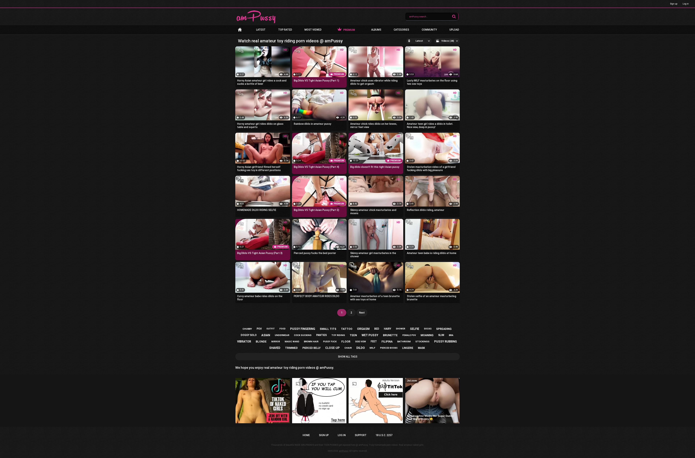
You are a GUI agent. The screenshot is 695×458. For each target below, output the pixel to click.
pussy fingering (302, 329)
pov (259, 328)
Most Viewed (312, 29)
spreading (444, 329)
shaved (274, 348)
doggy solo (249, 335)
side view (360, 341)
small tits (328, 329)
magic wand (292, 341)
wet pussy (370, 335)
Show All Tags (347, 356)
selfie (414, 329)
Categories (401, 29)
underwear (282, 335)
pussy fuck (330, 341)
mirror (275, 341)
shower (400, 328)
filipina (387, 341)
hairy (387, 328)
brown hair (311, 341)
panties (321, 335)
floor (345, 341)
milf (372, 347)
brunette (390, 335)
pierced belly (311, 347)
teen (353, 335)
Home (239, 29)
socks (427, 328)
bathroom (404, 341)
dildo (360, 348)
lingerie (407, 347)
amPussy (343, 451)
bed (376, 328)
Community (429, 29)
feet (374, 341)
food (282, 328)
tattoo (346, 329)
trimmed (291, 348)
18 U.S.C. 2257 (384, 435)
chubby (247, 328)
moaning (427, 335)
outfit (270, 328)
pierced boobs (388, 348)
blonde (261, 341)
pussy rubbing (445, 341)
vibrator (244, 341)
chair (348, 347)
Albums (376, 29)
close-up (332, 348)
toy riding (338, 335)
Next (362, 312)
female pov (409, 335)
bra (451, 335)
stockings (422, 341)
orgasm (363, 329)
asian (265, 335)
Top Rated (285, 29)
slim (441, 335)
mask (421, 347)
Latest (261, 29)
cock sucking (302, 335)
